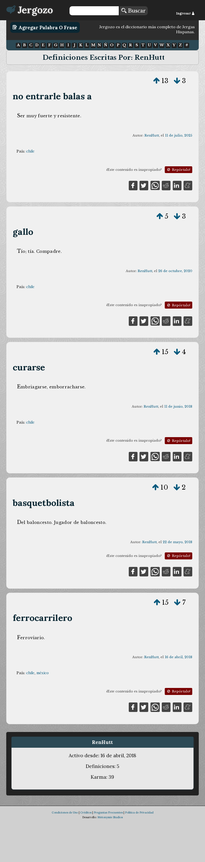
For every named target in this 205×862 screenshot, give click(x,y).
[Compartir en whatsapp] (155, 185)
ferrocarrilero (42, 617)
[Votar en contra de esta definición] (177, 81)
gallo (23, 231)
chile (30, 151)
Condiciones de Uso (65, 812)
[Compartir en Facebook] (133, 185)
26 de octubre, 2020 (175, 271)
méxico (42, 673)
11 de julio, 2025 (178, 135)
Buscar (136, 11)
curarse (29, 367)
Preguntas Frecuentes (108, 812)
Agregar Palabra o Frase (47, 27)
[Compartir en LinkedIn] (177, 185)
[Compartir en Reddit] (166, 185)
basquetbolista (43, 502)
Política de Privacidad (139, 812)
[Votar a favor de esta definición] (156, 81)
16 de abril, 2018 (178, 657)
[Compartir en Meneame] (188, 185)
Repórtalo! (180, 170)
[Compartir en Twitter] (144, 185)
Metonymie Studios (110, 817)
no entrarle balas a (52, 96)
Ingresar (184, 13)
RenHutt (151, 135)
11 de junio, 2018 (178, 406)
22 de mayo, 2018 (177, 542)
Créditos (86, 812)
